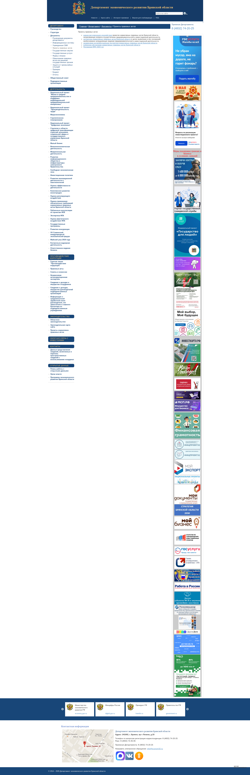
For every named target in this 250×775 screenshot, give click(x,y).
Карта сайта (105, 18)
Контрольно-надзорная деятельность (60, 244)
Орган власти (56, 374)
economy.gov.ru (81, 713)
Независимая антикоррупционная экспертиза (58, 277)
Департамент (57, 26)
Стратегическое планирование (56, 119)
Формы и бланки (59, 56)
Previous (62, 709)
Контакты (55, 346)
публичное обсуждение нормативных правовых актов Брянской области (111, 45)
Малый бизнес (56, 143)
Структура (54, 32)
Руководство (55, 29)
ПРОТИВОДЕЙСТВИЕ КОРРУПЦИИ (59, 257)
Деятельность (57, 89)
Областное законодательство (58, 321)
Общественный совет (59, 78)
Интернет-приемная (121, 18)
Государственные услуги (62, 53)
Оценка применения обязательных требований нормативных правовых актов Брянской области (61, 204)
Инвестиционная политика (61, 175)
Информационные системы (63, 43)
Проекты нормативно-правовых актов (59, 331)
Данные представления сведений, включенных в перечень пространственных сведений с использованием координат (62, 354)
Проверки (56, 69)
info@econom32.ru (155, 749)
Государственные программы (57, 225)
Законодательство (60, 316)
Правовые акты (57, 269)
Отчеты (55, 75)
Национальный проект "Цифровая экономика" (60, 124)
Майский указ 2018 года (60, 240)
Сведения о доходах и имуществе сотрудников (60, 283)
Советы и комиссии (58, 272)
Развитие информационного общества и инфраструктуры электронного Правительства (58, 162)
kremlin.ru (139, 713)
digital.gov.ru (110, 713)
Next (187, 709)
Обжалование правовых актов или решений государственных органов (63, 60)
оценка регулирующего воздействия (98, 35)
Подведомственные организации (58, 82)
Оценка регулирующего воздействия (60, 197)
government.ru (171, 713)
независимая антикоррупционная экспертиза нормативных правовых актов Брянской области (120, 43)
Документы (55, 36)
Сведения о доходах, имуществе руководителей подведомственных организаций (61, 290)
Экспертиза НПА (57, 216)
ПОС (157, 18)
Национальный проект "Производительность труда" (59, 109)
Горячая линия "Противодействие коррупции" (58, 263)
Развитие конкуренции (60, 229)
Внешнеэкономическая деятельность (60, 148)
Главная (83, 26)
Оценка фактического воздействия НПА (59, 220)
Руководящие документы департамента (63, 39)
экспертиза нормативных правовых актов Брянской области (107, 39)
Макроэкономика (57, 115)
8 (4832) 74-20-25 (183, 28)
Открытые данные (59, 366)
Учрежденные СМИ (60, 45)
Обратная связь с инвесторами (59, 339)
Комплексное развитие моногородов (60, 192)
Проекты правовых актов (62, 48)
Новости (94, 18)
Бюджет (56, 72)
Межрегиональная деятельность (58, 153)
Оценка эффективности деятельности (60, 187)
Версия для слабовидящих (142, 18)
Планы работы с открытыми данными (59, 370)
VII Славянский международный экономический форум (60, 234)
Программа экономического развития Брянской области (62, 378)
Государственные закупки (63, 51)
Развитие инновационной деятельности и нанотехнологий (61, 180)
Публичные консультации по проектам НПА (61, 211)
